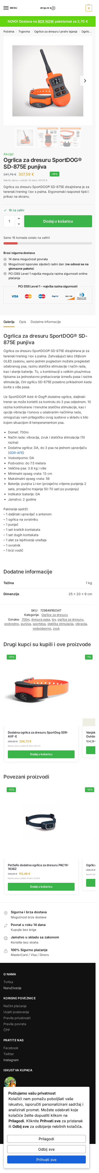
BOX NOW (46, 21)
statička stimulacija (60, 624)
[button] (88, 8)
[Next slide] (85, 81)
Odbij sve (46, 1149)
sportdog (39, 624)
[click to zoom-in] (47, 80)
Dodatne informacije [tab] (46, 322)
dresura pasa (40, 619)
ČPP (6, 1030)
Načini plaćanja (14, 1006)
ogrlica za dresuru (70, 619)
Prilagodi (46, 1139)
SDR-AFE (16, 453)
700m (25, 619)
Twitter (8, 1054)
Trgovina (24, 31)
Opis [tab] (22, 322)
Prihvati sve (46, 1159)
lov (54, 619)
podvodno (11, 624)
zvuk (56, 628)
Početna (8, 31)
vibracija (81, 624)
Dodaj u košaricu (58, 221)
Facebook (10, 1048)
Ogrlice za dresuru (54, 615)
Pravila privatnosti (16, 1018)
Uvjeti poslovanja (16, 1012)
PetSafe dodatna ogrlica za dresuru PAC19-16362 (38, 867)
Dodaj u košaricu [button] (41, 754)
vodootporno (42, 628)
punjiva (26, 624)
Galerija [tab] (9, 322)
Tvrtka (8, 982)
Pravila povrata (14, 1024)
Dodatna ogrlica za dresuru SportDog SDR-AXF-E (38, 734)
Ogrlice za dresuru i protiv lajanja (55, 31)
